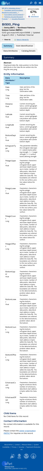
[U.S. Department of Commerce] (33, 458)
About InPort (8, 445)
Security (21, 447)
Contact (17, 445)
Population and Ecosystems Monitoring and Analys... (12, 11)
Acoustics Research (18, 19)
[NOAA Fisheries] (19, 458)
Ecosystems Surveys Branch (13, 15)
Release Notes (27, 445)
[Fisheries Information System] (12, 458)
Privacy (14, 447)
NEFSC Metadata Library (12, 8)
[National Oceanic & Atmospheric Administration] (26, 458)
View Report (35, 16)
